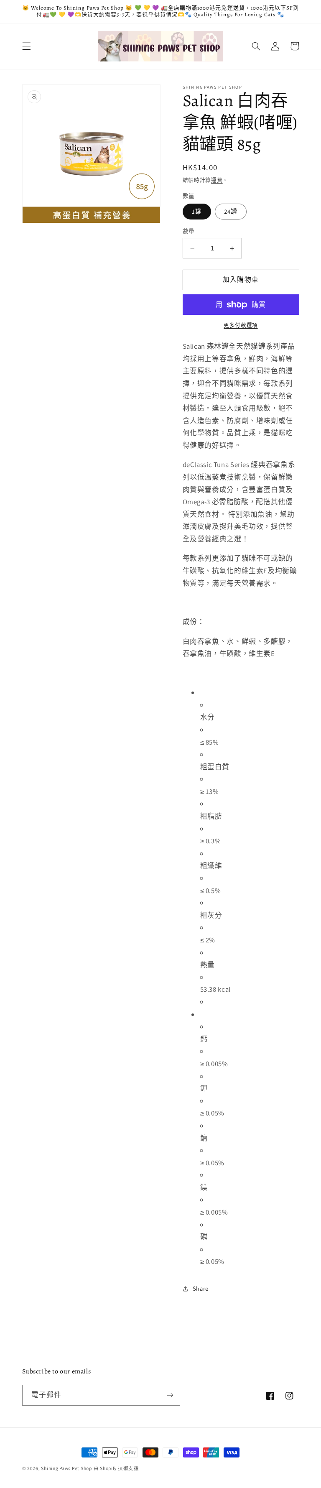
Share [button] (201, 1288)
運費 (216, 180)
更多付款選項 (240, 325)
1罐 (197, 211)
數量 (189, 231)
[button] (26, 46)
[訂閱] (169, 1395)
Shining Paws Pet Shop (66, 1468)
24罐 (230, 211)
